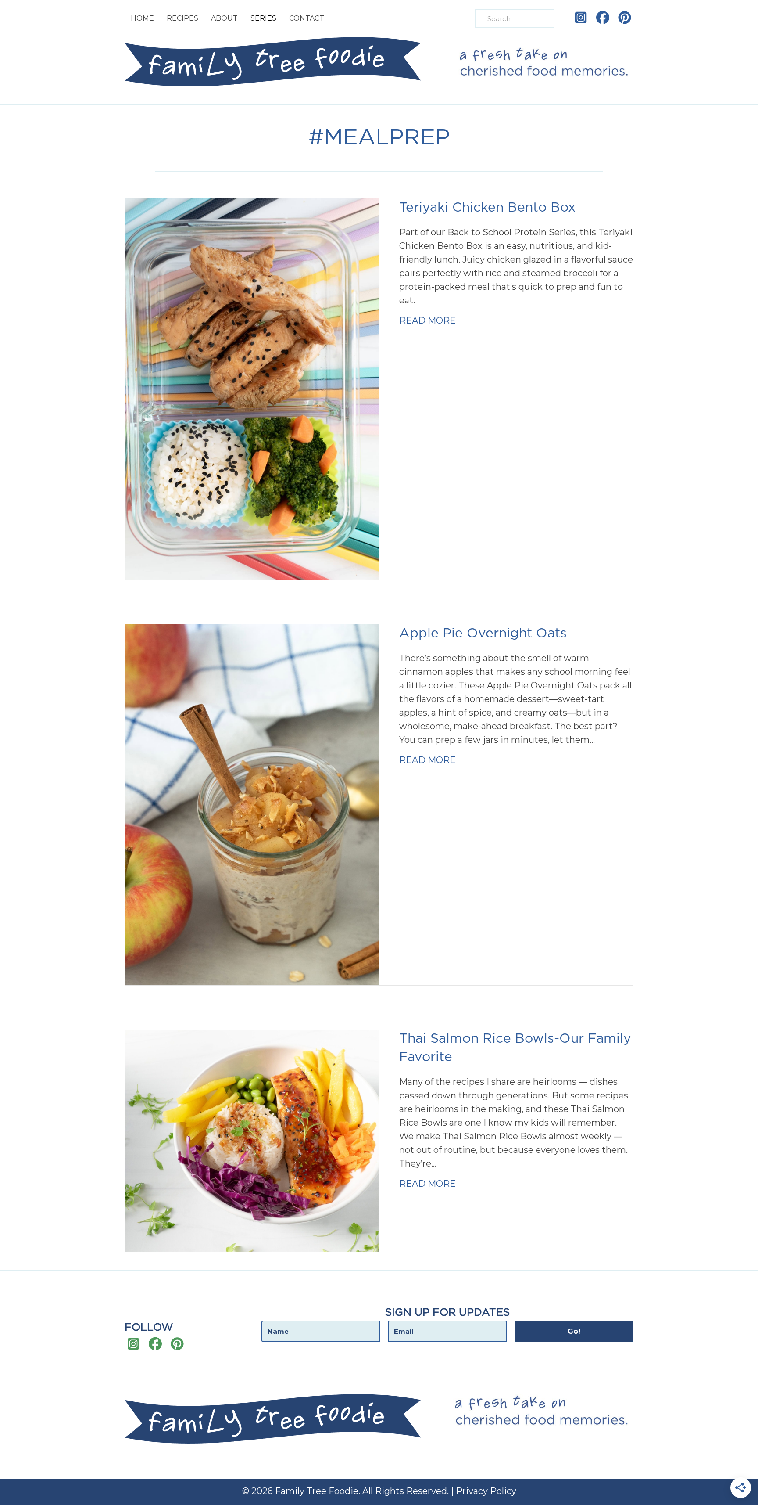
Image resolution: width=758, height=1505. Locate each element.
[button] (581, 17)
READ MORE (427, 320)
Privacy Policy (486, 1491)
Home (142, 18)
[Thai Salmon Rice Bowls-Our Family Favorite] (252, 1140)
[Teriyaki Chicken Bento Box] (252, 388)
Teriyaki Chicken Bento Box (487, 207)
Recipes (182, 18)
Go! (574, 1331)
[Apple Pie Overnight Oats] (252, 804)
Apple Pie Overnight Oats (483, 633)
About (224, 18)
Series (263, 18)
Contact (306, 18)
